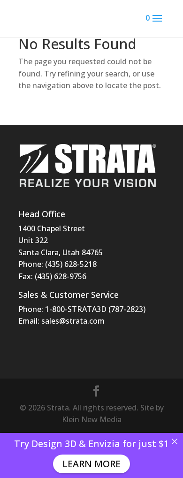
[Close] (174, 441)
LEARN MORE (91, 463)
